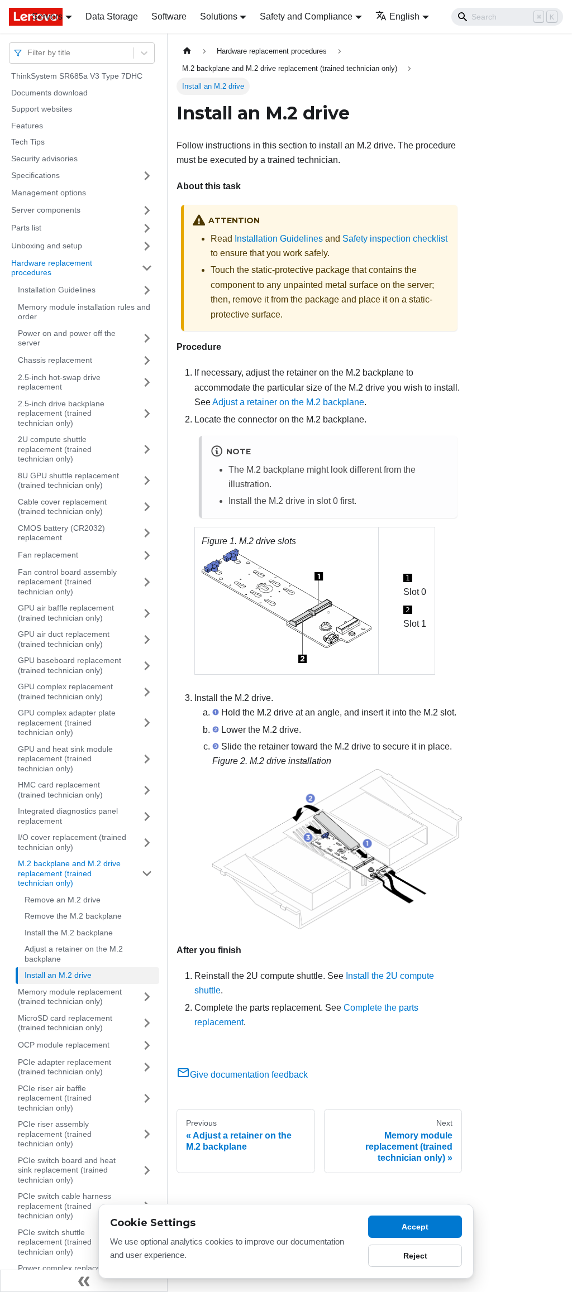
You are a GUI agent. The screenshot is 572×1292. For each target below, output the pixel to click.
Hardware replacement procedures (51, 267)
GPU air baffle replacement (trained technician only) (66, 612)
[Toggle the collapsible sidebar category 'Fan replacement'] (147, 555)
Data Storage (111, 16)
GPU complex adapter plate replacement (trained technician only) (67, 722)
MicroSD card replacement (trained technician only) (65, 1023)
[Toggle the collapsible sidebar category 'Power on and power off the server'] (147, 338)
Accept (415, 1226)
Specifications (35, 175)
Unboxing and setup (46, 245)
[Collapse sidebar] (84, 1281)
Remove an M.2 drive (63, 899)
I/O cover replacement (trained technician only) (72, 842)
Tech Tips (28, 141)
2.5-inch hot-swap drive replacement (59, 382)
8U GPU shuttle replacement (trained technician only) (68, 480)
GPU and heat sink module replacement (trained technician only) (65, 759)
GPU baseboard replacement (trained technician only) (69, 665)
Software (169, 16)
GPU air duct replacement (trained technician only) (63, 639)
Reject (415, 1255)
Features (27, 125)
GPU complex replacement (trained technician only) (65, 691)
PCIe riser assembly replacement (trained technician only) (55, 1134)
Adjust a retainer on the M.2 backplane (74, 953)
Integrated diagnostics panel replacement (68, 815)
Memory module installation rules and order (84, 311)
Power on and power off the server (67, 338)
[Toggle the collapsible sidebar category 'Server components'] (147, 210)
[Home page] (187, 51)
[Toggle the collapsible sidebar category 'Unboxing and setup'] (147, 246)
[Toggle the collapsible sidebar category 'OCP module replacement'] (147, 1045)
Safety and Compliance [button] (306, 16)
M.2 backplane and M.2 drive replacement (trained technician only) (69, 873)
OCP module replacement (63, 1044)
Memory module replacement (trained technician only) (70, 996)
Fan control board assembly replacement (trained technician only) (67, 582)
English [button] (404, 16)
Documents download (49, 92)
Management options (48, 192)
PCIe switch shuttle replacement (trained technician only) (55, 1242)
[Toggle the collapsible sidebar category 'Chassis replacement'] (147, 360)
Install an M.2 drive (58, 975)
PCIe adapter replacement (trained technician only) (64, 1067)
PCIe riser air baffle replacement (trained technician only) (55, 1098)
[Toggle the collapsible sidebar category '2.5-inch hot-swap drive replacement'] (147, 382)
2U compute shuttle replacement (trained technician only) (55, 449)
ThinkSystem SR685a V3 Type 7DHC (76, 75)
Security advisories (44, 158)
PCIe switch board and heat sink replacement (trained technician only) (67, 1170)
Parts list (26, 227)
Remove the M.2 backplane (73, 915)
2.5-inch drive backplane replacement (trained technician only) (61, 413)
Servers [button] (47, 16)
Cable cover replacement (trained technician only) (62, 506)
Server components (45, 209)
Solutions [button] (218, 16)
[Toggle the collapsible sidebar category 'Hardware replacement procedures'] (147, 268)
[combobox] (28, 52)
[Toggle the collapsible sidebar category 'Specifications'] (147, 176)
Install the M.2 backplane (69, 932)
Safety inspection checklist (394, 238)
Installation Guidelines (57, 289)
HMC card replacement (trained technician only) (60, 789)
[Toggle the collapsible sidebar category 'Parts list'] (147, 228)
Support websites (41, 108)
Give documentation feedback (249, 1074)
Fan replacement (48, 554)
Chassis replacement (55, 360)
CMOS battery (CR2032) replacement (61, 532)
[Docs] (12, 17)
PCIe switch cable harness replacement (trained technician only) (64, 1206)
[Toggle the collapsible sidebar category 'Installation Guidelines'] (147, 290)
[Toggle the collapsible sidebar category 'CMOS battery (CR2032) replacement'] (147, 533)
